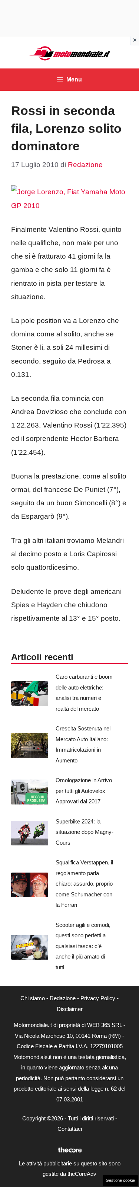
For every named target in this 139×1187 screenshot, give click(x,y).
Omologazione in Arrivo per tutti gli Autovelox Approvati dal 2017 (84, 790)
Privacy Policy (97, 998)
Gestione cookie (120, 1180)
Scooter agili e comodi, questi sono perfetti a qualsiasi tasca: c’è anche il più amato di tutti (83, 946)
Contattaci (69, 1129)
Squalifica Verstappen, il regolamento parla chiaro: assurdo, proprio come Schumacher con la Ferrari (84, 883)
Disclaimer (70, 1009)
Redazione (63, 998)
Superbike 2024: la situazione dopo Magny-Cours (84, 832)
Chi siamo (32, 998)
